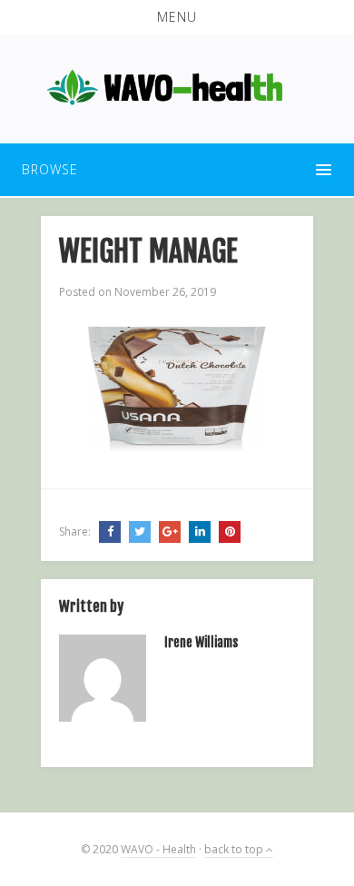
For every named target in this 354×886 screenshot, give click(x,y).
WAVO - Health (158, 849)
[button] (177, 17)
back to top (235, 849)
